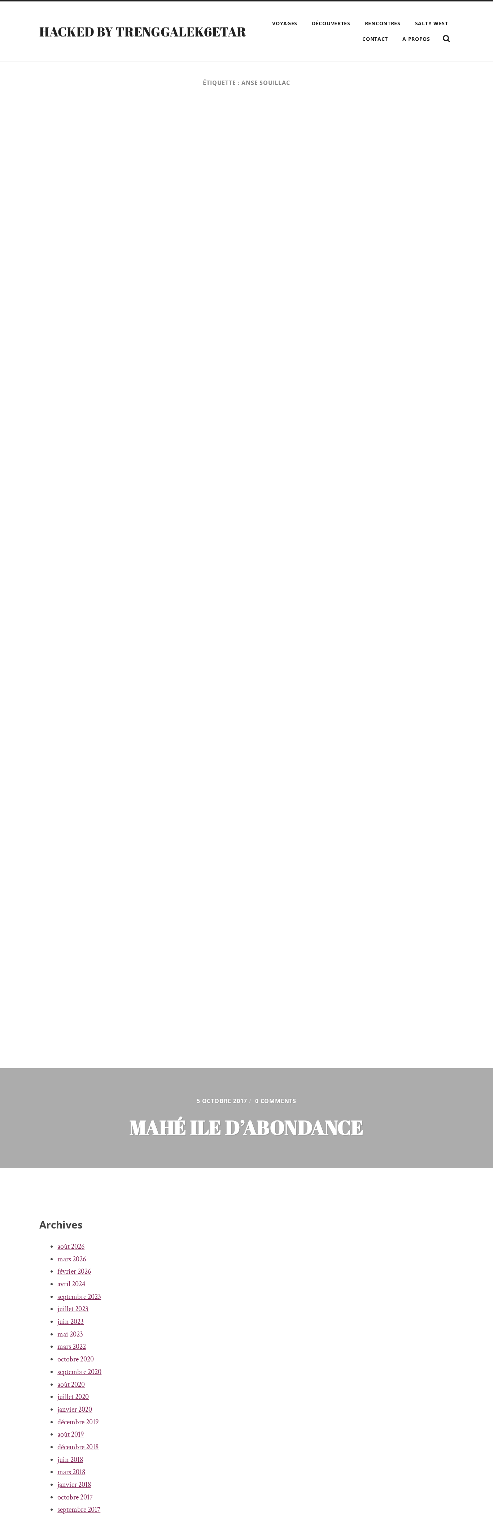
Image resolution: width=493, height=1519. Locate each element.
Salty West (431, 23)
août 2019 (70, 1434)
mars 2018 (71, 1472)
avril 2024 (71, 1284)
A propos (416, 38)
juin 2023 (70, 1321)
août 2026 (70, 1246)
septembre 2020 (79, 1372)
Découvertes (331, 23)
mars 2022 (71, 1346)
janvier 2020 (74, 1409)
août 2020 (71, 1384)
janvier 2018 (74, 1484)
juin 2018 (70, 1459)
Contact (375, 38)
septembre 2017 (78, 1509)
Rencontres (383, 23)
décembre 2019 (78, 1422)
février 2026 (74, 1271)
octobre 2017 (75, 1497)
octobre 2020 (75, 1359)
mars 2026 (71, 1259)
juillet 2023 (72, 1309)
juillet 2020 (73, 1397)
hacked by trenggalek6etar (142, 31)
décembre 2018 (78, 1447)
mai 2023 (70, 1334)
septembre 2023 (79, 1296)
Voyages (284, 23)
